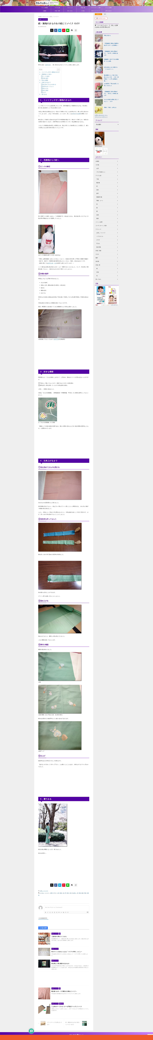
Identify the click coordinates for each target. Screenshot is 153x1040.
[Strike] (52, 912)
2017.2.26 (50, 263)
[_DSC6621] (60, 680)
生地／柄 (83, 7)
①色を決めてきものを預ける (48, 84)
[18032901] (47, 420)
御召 (68, 893)
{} (65, 912)
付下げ (54, 893)
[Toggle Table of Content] (58, 69)
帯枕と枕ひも (107, 35)
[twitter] (51, 30)
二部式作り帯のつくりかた (59, 936)
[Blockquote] (59, 912)
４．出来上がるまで (45, 82)
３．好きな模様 (43, 80)
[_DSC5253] (52, 212)
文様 (70, 893)
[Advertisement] (63, 145)
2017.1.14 (47, 65)
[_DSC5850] (60, 588)
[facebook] (55, 30)
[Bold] (45, 912)
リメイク (47, 893)
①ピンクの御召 (45, 76)
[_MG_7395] (52, 845)
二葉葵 (51, 893)
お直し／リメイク (44, 890)
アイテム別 (57, 7)
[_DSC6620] (60, 712)
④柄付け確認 (44, 90)
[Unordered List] (57, 912)
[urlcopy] (75, 30)
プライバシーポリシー (101, 117)
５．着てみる (43, 94)
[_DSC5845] (60, 550)
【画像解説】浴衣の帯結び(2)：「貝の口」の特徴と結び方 (111, 93)
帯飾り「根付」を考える (110, 107)
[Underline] (50, 912)
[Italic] (48, 912)
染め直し (74, 893)
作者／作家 (57, 10)
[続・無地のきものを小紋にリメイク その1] (59, 30)
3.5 (55, 263)
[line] (67, 30)
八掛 (58, 893)
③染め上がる (44, 88)
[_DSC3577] (60, 337)
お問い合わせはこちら (101, 115)
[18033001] (46, 253)
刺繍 (61, 893)
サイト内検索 (45, 7)
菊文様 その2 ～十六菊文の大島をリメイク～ (64, 991)
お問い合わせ (108, 10)
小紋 (63, 893)
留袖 (80, 893)
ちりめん (42, 893)
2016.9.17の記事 (76, 113)
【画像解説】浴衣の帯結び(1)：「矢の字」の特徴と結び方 (111, 53)
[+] (68, 912)
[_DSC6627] (60, 749)
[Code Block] (61, 912)
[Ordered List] (54, 912)
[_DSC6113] (60, 632)
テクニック (70, 7)
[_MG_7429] (60, 61)
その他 (82, 10)
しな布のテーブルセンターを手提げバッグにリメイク (66, 1006)
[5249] (60, 499)
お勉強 (44, 10)
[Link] (63, 912)
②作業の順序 (44, 78)
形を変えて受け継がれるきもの (60, 963)
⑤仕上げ (43, 92)
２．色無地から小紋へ (45, 74)
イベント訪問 (108, 7)
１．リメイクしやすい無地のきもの (49, 72)
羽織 (85, 893)
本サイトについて (95, 10)
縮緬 (82, 893)
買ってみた (70, 10)
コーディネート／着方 (95, 7)
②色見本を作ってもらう (47, 86)
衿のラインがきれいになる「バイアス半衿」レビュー (66, 951)
